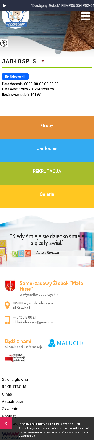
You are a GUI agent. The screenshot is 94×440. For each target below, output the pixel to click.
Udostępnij (17, 76)
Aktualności (12, 401)
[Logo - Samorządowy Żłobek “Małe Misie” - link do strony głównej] (15, 15)
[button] (4, 5)
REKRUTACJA (14, 386)
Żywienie (10, 408)
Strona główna (15, 379)
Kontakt (9, 416)
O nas (7, 394)
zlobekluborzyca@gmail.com (33, 322)
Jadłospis (20, 61)
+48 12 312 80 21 (24, 317)
